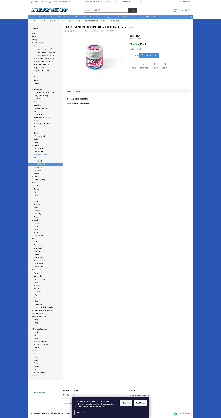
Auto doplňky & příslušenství (42, 310)
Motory (36, 83)
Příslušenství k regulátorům (44, 92)
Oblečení (35, 351)
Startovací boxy (39, 260)
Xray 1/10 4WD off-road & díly (44, 58)
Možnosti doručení (136, 49)
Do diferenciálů (40, 164)
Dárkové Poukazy (38, 43)
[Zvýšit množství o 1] (138, 54)
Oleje (36, 158)
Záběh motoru (39, 251)
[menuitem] (32, 17)
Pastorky (37, 273)
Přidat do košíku (150, 55)
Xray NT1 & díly (39, 68)
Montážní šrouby (40, 279)
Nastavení (80, 412)
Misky (36, 338)
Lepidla (36, 176)
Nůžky (36, 198)
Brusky (36, 120)
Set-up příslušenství (41, 344)
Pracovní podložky (40, 341)
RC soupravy (38, 99)
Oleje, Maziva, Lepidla (39, 155)
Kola (33, 127)
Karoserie (35, 220)
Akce (33, 33)
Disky (36, 133)
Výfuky (36, 254)
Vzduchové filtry (39, 257)
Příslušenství (38, 152)
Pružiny (36, 298)
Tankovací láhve (39, 245)
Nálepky (37, 301)
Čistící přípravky (39, 180)
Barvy (36, 229)
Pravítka (37, 204)
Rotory (37, 86)
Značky (34, 376)
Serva (36, 80)
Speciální (38, 170)
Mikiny (36, 357)
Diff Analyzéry (39, 114)
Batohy (36, 366)
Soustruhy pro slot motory (43, 123)
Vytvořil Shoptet (184, 413)
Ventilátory (38, 105)
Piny (35, 295)
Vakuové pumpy (37, 313)
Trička (36, 354)
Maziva (36, 173)
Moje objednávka (92, 2)
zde (103, 406)
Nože (36, 201)
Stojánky (37, 332)
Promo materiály (40, 372)
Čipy (35, 111)
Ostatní (36, 348)
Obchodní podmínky (123, 2)
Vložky (36, 139)
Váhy (35, 335)
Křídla (36, 226)
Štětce (36, 189)
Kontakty (107, 2)
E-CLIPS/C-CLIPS (39, 304)
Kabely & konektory (41, 108)
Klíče (35, 192)
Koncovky (37, 214)
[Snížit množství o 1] (138, 56)
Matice (36, 288)
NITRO (34, 239)
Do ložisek (38, 167)
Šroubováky (38, 186)
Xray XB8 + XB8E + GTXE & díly (44, 61)
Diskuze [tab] (78, 91)
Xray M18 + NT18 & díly (42, 71)
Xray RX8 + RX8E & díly (41, 64)
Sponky (36, 232)
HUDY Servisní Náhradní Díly (43, 307)
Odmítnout (126, 403)
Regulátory (38, 89)
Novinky (34, 36)
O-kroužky (37, 292)
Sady (36, 208)
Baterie (36, 77)
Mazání (36, 142)
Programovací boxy (41, 96)
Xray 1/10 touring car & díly (43, 49)
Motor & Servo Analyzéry (42, 117)
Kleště (36, 195)
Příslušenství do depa (39, 329)
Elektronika (36, 74)
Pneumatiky (38, 130)
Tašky (36, 320)
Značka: (109, 31)
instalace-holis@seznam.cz (142, 395)
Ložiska (36, 282)
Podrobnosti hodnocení (93, 31)
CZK (177, 2)
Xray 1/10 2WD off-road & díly (44, 55)
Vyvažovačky (38, 148)
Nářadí (34, 183)
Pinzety (36, 217)
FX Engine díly (39, 264)
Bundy (36, 360)
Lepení (36, 145)
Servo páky (38, 276)
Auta (33, 46)
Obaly (36, 323)
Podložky (37, 285)
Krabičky (37, 326)
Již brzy (34, 40)
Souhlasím (140, 403)
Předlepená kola (39, 136)
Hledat (132, 10)
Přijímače (37, 102)
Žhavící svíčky (39, 248)
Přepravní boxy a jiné (39, 316)
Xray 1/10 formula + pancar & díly (45, 52)
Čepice (36, 363)
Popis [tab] (69, 91)
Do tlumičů (38, 161)
